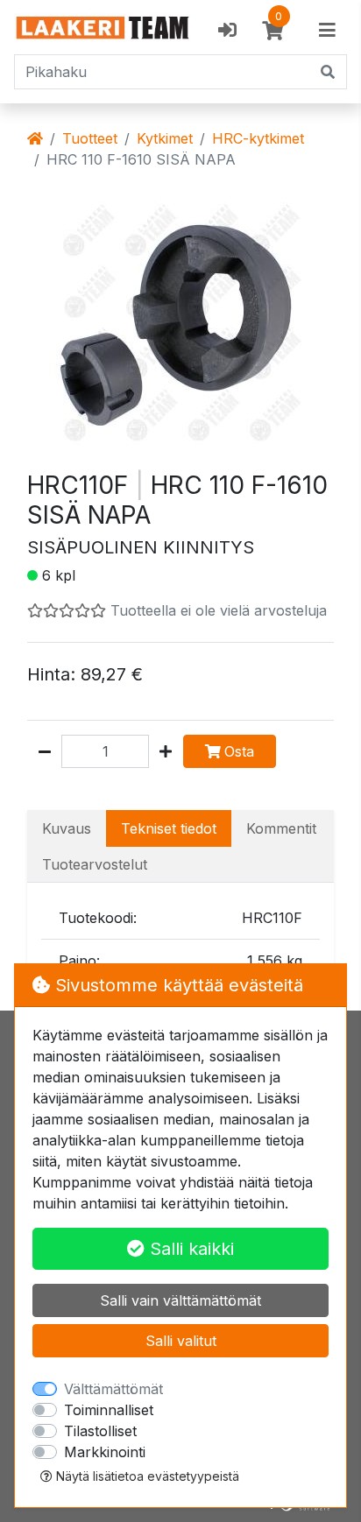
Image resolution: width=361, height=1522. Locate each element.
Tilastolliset (100, 1431)
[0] (272, 31)
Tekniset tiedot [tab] (168, 828)
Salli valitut (180, 1340)
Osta (239, 751)
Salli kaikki (189, 1248)
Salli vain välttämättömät (180, 1300)
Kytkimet (165, 138)
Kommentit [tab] (281, 828)
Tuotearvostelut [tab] (94, 864)
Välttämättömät (113, 1389)
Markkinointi (104, 1452)
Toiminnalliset (108, 1410)
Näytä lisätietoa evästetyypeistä (146, 1476)
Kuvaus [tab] (66, 828)
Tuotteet (89, 138)
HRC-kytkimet (258, 138)
